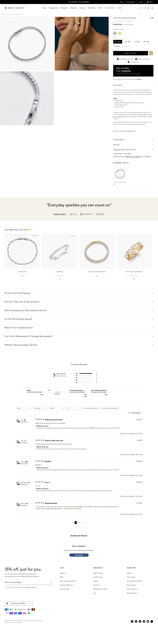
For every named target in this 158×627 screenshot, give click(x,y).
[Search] (140, 8)
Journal (95, 581)
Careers (129, 573)
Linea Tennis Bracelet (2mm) (120, 182)
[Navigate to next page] (85, 522)
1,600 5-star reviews (133, 156)
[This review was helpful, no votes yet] (137, 454)
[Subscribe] (50, 582)
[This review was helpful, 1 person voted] (137, 434)
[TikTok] (140, 621)
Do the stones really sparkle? (18, 319)
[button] (151, 53)
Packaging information (100, 589)
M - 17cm (146, 42)
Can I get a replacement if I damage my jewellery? (28, 336)
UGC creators (131, 577)
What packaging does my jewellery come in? (26, 310)
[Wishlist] (144, 8)
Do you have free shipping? (18, 293)
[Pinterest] (144, 621)
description (117, 85)
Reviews (116, 144)
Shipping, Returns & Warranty (124, 149)
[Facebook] (132, 621)
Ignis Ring (60, 272)
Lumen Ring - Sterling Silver (134, 272)
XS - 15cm (128, 42)
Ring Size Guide (98, 573)
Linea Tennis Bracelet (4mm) (96, 272)
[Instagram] (136, 621)
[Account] (148, 8)
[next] (155, 255)
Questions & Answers (78, 536)
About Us (96, 585)
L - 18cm (126, 46)
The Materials (118, 139)
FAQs (61, 577)
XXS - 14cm (117, 42)
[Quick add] (124, 178)
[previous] (3, 255)
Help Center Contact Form (68, 581)
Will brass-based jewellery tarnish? (21, 345)
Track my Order (65, 589)
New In (100, 8)
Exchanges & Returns (66, 585)
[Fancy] (152, 621)
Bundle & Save (110, 8)
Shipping (62, 573)
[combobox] (24, 408)
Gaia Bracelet (22, 272)
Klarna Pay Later (132, 593)
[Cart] (152, 8)
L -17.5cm (117, 46)
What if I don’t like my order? (19, 327)
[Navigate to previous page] (72, 522)
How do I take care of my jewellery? (22, 301)
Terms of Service (132, 589)
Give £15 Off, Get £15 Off (134, 581)
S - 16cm (137, 42)
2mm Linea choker (128, 131)
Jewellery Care (98, 577)
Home (3, 14)
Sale (94, 593)
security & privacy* (30, 587)
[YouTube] (148, 621)
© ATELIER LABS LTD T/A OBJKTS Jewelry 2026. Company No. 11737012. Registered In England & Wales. (24, 621)
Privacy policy (131, 585)
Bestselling (91, 8)
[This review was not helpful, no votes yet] (140, 434)
